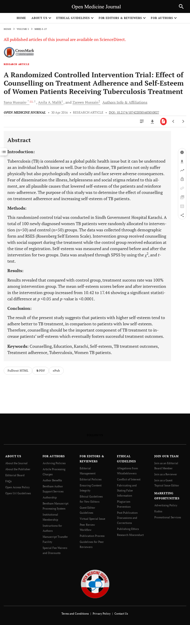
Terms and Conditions (75, 613)
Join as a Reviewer (165, 474)
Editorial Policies (90, 479)
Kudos (158, 511)
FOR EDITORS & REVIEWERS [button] (120, 18)
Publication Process (92, 536)
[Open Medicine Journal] (95, 583)
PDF (42, 370)
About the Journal (16, 463)
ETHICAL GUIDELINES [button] (73, 18)
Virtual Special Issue (92, 518)
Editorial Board (15, 475)
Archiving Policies (54, 463)
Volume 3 (23, 29)
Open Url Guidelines (18, 493)
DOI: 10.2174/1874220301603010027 (134, 112)
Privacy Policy (102, 613)
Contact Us (121, 613)
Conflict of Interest (128, 479)
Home (21, 18)
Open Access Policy (17, 487)
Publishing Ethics (128, 529)
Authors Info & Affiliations (124, 102)
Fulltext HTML (18, 370)
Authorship (50, 497)
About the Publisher (17, 469)
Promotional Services (167, 517)
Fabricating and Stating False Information (127, 490)
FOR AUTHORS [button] (162, 18)
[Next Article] (183, 121)
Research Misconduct (130, 535)
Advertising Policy (165, 505)
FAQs (8, 481)
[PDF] (163, 121)
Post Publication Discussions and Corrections (127, 518)
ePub (56, 370)
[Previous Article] (173, 121)
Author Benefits (52, 480)
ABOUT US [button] (40, 18)
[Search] (181, 6)
